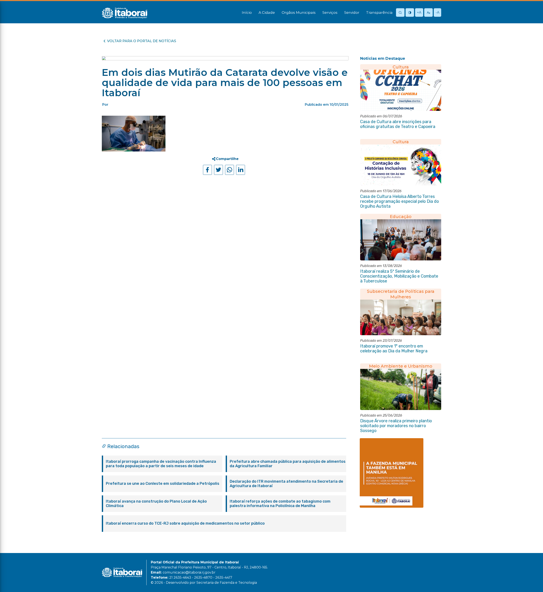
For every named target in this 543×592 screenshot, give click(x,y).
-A (437, 12)
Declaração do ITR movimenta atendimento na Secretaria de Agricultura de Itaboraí (286, 483)
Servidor (351, 12)
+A (419, 12)
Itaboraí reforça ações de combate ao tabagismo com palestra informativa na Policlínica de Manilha (280, 503)
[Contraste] (410, 13)
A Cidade (267, 12)
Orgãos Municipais (299, 12)
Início (247, 12)
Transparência (379, 12)
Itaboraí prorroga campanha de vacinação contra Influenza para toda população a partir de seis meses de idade (161, 463)
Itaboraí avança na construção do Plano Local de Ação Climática (156, 503)
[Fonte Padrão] (428, 13)
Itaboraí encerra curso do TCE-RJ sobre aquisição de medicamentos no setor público (185, 523)
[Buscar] (400, 13)
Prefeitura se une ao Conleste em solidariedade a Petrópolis (162, 483)
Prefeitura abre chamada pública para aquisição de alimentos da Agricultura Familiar (288, 463)
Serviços (329, 12)
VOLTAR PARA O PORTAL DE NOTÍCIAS (141, 41)
